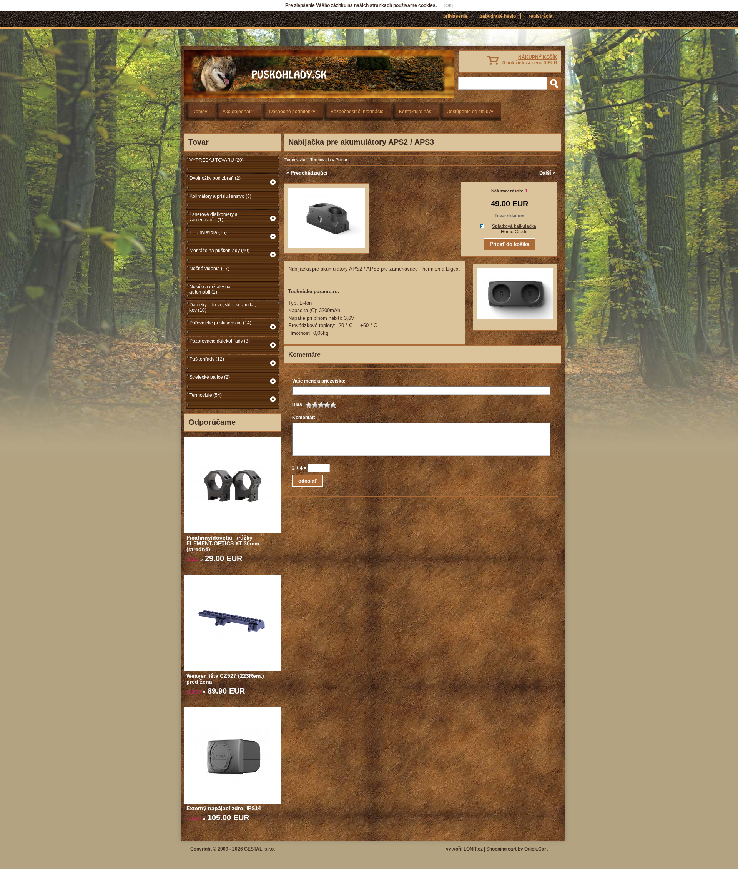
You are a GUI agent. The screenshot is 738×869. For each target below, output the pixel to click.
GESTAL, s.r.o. (259, 849)
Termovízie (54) (205, 395)
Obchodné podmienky (292, 111)
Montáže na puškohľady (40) (219, 250)
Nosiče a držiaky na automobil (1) (210, 289)
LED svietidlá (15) (208, 232)
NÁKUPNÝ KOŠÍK (529, 60)
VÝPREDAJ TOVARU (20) (216, 160)
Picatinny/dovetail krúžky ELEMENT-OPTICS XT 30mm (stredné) (222, 543)
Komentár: (304, 417)
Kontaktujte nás (415, 111)
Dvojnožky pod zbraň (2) (215, 178)
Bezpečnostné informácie (357, 111)
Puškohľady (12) (206, 359)
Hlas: (298, 404)
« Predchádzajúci (306, 173)
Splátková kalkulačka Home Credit (514, 229)
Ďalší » (547, 173)
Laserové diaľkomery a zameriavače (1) (213, 217)
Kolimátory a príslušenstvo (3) (220, 196)
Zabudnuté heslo (498, 16)
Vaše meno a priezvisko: (319, 381)
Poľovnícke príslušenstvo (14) (220, 323)
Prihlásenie (455, 16)
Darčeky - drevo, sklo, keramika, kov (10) (222, 307)
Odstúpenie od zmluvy (470, 111)
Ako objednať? (238, 111)
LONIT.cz (473, 849)
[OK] (448, 5)
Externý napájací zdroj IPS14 (223, 808)
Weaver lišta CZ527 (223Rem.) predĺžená (225, 679)
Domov (199, 111)
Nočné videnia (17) (209, 268)
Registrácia (540, 16)
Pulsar (341, 159)
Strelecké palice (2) (209, 377)
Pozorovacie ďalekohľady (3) (219, 341)
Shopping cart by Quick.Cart (517, 849)
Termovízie (294, 159)
